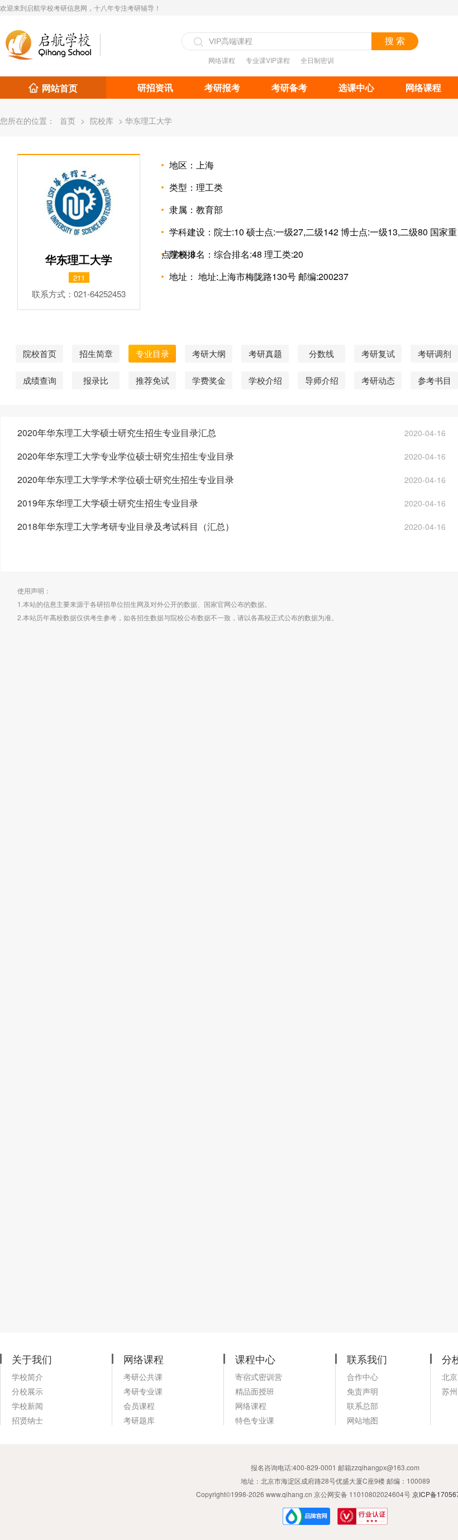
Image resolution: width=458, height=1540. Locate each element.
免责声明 (362, 1391)
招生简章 (96, 353)
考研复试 (378, 353)
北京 (449, 1376)
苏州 (449, 1391)
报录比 (95, 380)
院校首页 (39, 353)
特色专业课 (254, 1420)
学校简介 (27, 1376)
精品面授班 (254, 1391)
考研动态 (378, 380)
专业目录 (152, 353)
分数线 (321, 353)
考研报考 (222, 87)
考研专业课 (143, 1391)
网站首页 (60, 87)
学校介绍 (265, 380)
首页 (67, 120)
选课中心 (356, 87)
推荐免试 (152, 380)
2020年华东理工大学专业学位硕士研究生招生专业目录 (125, 456)
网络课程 (221, 60)
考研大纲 (209, 353)
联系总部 (362, 1405)
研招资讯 (155, 87)
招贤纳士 (27, 1420)
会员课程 (139, 1405)
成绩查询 (39, 380)
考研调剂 (434, 353)
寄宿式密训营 (258, 1376)
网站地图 (362, 1420)
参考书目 (434, 380)
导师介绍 (321, 380)
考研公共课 (143, 1376)
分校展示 (27, 1391)
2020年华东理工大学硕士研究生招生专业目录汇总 (116, 432)
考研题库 (139, 1420)
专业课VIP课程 (268, 60)
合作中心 (362, 1376)
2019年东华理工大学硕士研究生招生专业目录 (107, 502)
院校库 (101, 120)
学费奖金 (209, 380)
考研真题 (265, 353)
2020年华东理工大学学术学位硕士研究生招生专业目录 (125, 479)
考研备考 (289, 87)
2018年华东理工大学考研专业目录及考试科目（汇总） (125, 526)
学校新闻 (27, 1405)
